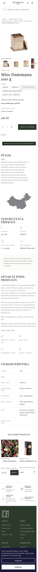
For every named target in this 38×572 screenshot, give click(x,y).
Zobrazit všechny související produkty (19, 143)
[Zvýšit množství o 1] (12, 127)
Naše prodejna (6, 547)
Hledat (5, 10)
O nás (22, 538)
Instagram (23, 547)
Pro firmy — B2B (7, 534)
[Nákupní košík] (32, 3)
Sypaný (5, 87)
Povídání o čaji (6, 525)
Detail (14, 472)
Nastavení (18, 561)
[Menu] (4, 3)
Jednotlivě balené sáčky (12, 91)
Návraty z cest (6, 528)
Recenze (22, 534)
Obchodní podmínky (26, 528)
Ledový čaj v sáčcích (11, 95)
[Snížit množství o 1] (3, 127)
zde (20, 555)
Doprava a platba (25, 525)
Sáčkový (15, 87)
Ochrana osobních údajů (27, 531)
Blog (3, 531)
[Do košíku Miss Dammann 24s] (34, 472)
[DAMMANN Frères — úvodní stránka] (19, 514)
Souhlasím (18, 567)
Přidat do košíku (27, 127)
